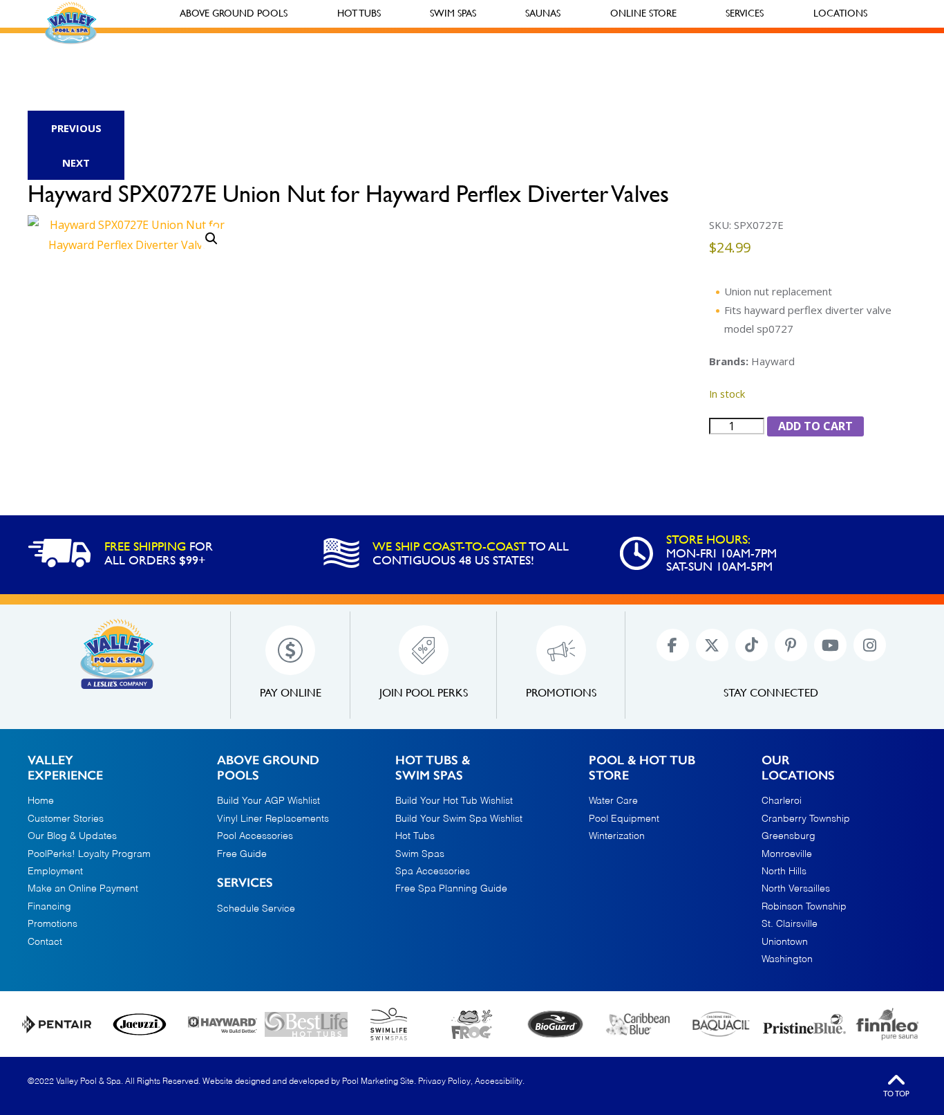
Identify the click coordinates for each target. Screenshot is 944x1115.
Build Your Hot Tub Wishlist (454, 801)
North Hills (784, 871)
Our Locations (798, 768)
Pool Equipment (624, 819)
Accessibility (498, 1082)
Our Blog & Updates (72, 836)
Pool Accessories (255, 836)
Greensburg (788, 836)
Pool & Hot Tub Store (642, 768)
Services (245, 883)
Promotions (52, 924)
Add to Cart (815, 426)
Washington (787, 959)
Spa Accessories (432, 871)
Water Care (613, 801)
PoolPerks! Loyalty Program (89, 854)
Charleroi (782, 801)
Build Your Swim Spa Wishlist (458, 819)
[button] (211, 238)
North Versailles (796, 888)
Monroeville (787, 854)
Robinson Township (804, 906)
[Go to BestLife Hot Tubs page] (306, 1024)
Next (76, 162)
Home (41, 801)
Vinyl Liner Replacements (273, 819)
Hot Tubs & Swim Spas (432, 768)
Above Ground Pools (268, 768)
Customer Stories (66, 819)
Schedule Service (256, 909)
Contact (45, 942)
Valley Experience (65, 768)
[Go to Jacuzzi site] (139, 1024)
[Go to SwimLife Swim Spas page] (389, 1024)
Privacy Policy (444, 1082)
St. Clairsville (790, 924)
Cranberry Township (806, 819)
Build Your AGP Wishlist (268, 801)
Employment (55, 871)
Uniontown (785, 942)
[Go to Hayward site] (222, 1024)
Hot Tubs (415, 836)
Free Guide (242, 854)
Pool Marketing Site (378, 1082)
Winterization (617, 836)
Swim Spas (419, 854)
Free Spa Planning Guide (451, 889)
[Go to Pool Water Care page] (472, 1024)
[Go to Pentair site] (56, 1024)
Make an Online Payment (83, 889)
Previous (76, 128)
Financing (49, 907)
